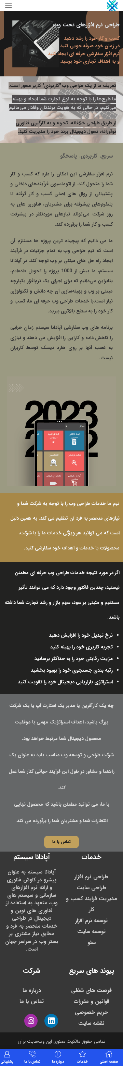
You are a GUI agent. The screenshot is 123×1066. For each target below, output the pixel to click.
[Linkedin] (51, 1021)
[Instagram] (31, 1021)
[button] (61, 842)
